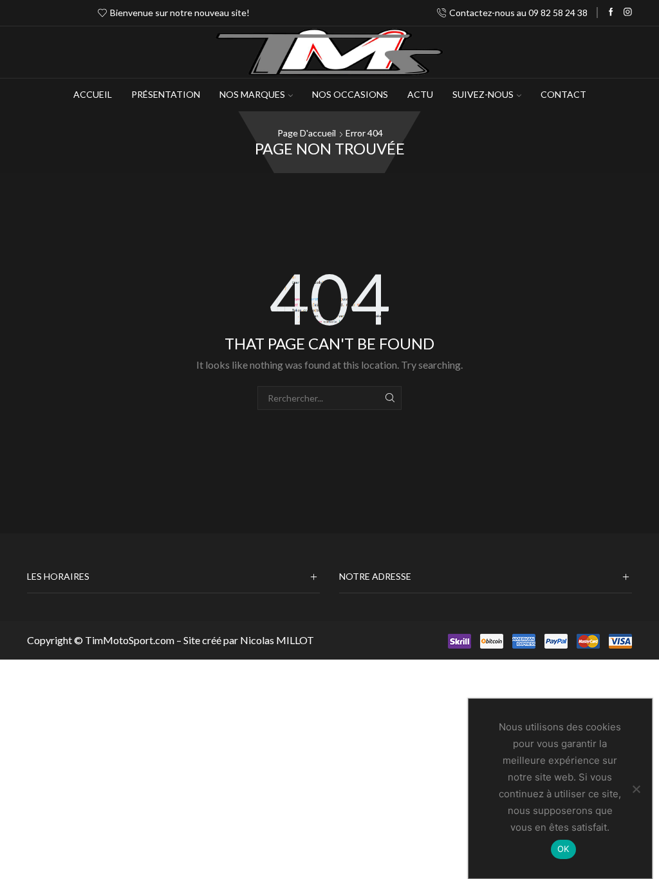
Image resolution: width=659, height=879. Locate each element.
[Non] (635, 788)
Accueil (92, 94)
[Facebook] (611, 12)
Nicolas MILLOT (277, 640)
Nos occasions (350, 94)
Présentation (165, 94)
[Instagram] (628, 12)
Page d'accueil (306, 132)
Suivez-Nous (483, 94)
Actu (420, 94)
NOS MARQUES (252, 94)
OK (563, 849)
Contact (563, 94)
